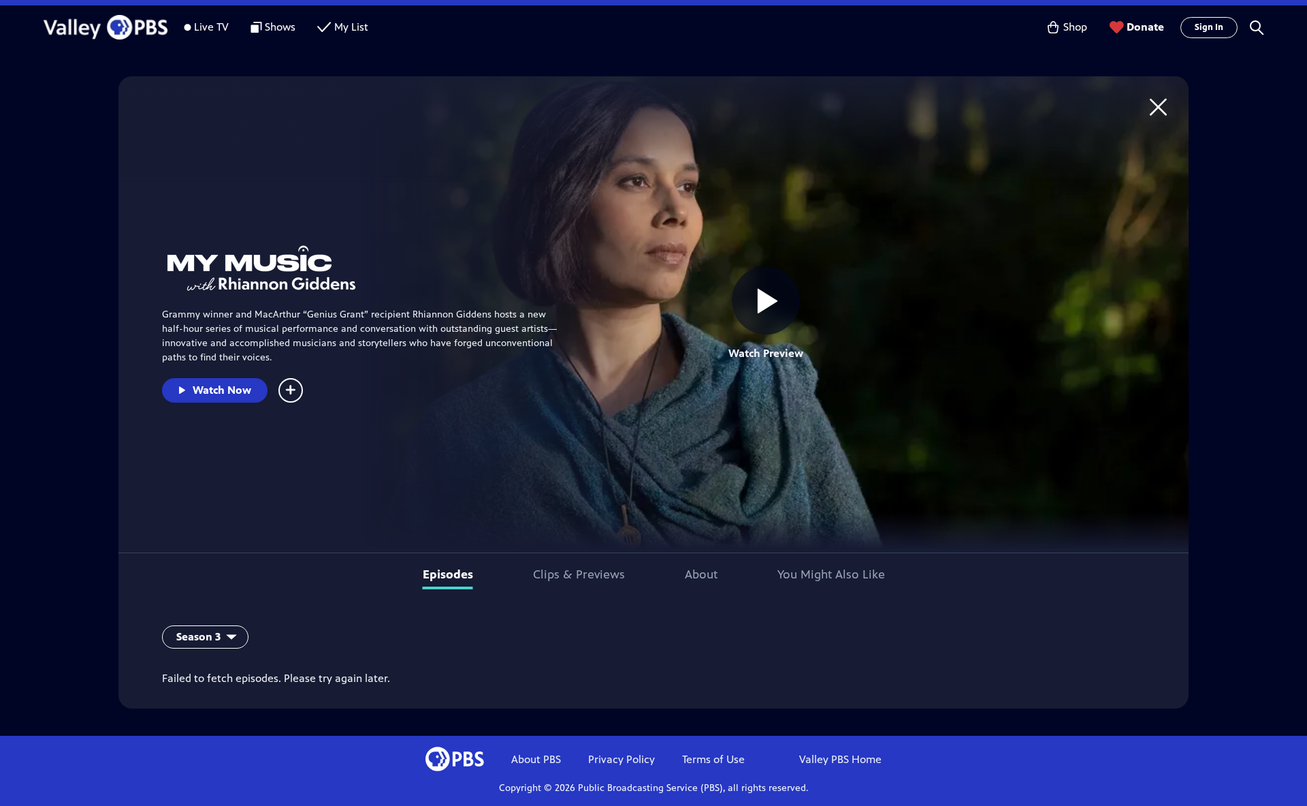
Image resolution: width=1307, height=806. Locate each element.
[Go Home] (1158, 106)
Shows (280, 26)
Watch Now (222, 390)
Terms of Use (713, 759)
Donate (1145, 26)
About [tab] (701, 574)
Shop (1075, 26)
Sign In (1209, 27)
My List (351, 26)
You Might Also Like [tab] (831, 574)
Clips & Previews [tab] (579, 574)
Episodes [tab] (448, 574)
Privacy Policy (621, 759)
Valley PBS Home (840, 759)
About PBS (536, 759)
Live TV (211, 26)
